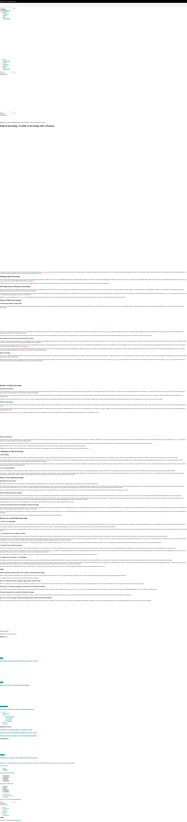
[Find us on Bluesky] (2, 817)
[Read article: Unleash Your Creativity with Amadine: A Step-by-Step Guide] (93, 747)
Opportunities (6, 19)
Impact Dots (3, 122)
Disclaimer (5, 796)
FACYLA (5, 789)
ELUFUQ (5, 786)
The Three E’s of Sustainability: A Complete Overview (16, 729)
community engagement (22, 346)
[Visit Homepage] (73, 6)
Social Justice (9, 720)
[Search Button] (14, 8)
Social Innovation (15, 122)
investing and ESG (116, 359)
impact (77, 335)
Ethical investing (45, 272)
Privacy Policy (6, 794)
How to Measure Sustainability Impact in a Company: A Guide (19, 661)
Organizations (6, 11)
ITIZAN (5, 787)
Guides (5, 12)
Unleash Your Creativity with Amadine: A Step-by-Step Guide (18, 757)
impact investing (168, 293)
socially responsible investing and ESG (13, 412)
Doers (4, 9)
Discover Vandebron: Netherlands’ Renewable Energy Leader (18, 732)
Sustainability (9, 721)
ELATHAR (5, 778)
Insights (5, 15)
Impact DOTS (4, 631)
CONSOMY (6, 791)
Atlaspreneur (6, 777)
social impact (107, 331)
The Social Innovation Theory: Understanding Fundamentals (18, 735)
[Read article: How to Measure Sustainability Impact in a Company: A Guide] (93, 648)
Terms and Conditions (8, 795)
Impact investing (4, 355)
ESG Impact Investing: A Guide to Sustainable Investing (17, 709)
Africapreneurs (6, 775)
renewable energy (118, 341)
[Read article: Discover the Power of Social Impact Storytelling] (93, 672)
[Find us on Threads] (3, 817)
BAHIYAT (5, 779)
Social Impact (9, 718)
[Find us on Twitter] (0, 817)
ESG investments (22, 297)
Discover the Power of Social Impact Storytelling (14, 685)
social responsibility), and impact (76, 589)
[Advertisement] (93, 260)
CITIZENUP (6, 790)
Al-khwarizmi (6, 781)
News (4, 17)
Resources (5, 14)
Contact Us (5, 770)
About (4, 768)
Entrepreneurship (4, 706)
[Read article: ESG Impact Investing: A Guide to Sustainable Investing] (93, 696)
